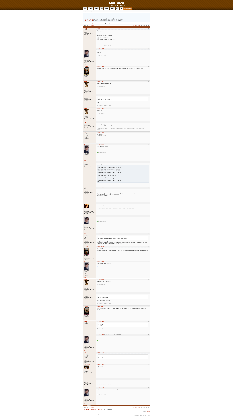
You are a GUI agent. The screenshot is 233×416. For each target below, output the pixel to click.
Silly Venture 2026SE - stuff (88, 20)
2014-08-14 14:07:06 (100, 108)
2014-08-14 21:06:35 (100, 261)
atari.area (116, 3)
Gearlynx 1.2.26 (86, 18)
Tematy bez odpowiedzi (145, 11)
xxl (84, 48)
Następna (92, 25)
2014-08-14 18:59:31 (100, 187)
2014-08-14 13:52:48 (100, 66)
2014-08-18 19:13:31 (100, 387)
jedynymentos (87, 364)
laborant (86, 66)
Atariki (117, 8)
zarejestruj (139, 25)
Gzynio (85, 122)
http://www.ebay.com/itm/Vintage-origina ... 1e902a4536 (106, 137)
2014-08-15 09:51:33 (100, 334)
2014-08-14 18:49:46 (100, 162)
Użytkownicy (91, 8)
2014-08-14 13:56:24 (100, 81)
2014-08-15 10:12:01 (100, 352)
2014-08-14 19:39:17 (100, 233)
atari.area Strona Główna (128, 8)
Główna (85, 8)
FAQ (121, 8)
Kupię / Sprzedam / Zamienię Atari (97, 23)
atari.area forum (87, 23)
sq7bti (85, 28)
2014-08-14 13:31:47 (100, 48)
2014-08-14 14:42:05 (100, 132)
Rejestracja (106, 8)
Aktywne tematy (137, 11)
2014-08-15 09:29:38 (100, 321)
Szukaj (102, 8)
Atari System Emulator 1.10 (88, 19)
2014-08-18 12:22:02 (100, 364)
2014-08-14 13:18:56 (100, 28)
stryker (85, 81)
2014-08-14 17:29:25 (100, 144)
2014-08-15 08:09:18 (100, 292)
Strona (85, 64)
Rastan (85, 203)
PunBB (148, 411)
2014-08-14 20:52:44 (100, 246)
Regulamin (96, 8)
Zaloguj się (134, 25)
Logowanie (112, 8)
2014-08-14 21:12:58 (100, 279)
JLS (85, 132)
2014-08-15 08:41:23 (100, 306)
